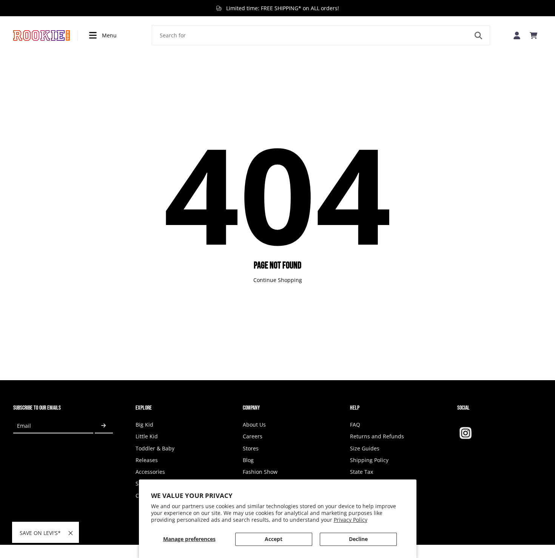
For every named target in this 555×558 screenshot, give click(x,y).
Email (24, 425)
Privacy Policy (350, 519)
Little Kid (147, 436)
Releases (147, 460)
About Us (254, 424)
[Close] (70, 533)
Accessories (150, 471)
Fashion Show (260, 471)
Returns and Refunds (377, 436)
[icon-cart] (533, 35)
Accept (273, 539)
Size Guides (364, 448)
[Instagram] (465, 433)
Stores (251, 448)
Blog (248, 460)
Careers (252, 436)
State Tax (361, 471)
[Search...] (478, 35)
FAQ (355, 424)
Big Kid (144, 424)
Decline (358, 539)
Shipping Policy (369, 460)
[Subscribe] (104, 425)
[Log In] (517, 35)
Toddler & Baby (155, 448)
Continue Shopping (277, 280)
